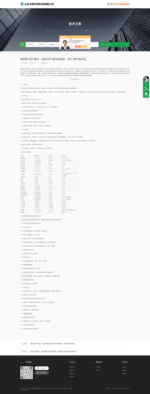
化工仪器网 (114, 388)
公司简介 (124, 367)
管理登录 (120, 388)
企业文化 (124, 370)
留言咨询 (124, 373)
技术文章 (63, 30)
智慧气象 (72, 367)
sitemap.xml (127, 388)
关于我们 (30, 44)
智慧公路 (72, 373)
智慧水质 (72, 376)
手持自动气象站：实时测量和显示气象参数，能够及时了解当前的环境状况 (53, 351)
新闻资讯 (51, 44)
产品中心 (41, 44)
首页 (23, 44)
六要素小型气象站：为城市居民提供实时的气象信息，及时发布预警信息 (52, 343)
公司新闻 (98, 367)
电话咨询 (146, 89)
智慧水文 (72, 370)
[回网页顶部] (146, 84)
